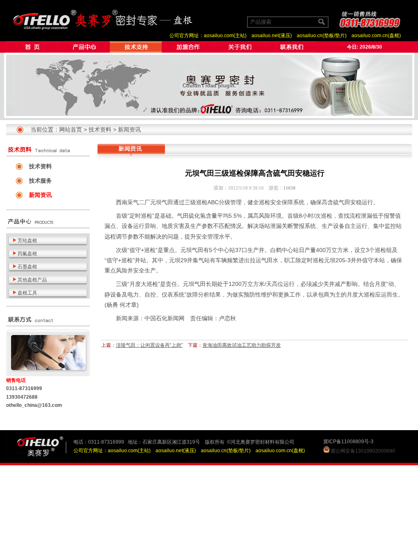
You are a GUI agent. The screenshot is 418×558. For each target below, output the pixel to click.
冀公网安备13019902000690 (363, 451)
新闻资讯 (129, 129)
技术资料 (100, 129)
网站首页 (70, 129)
